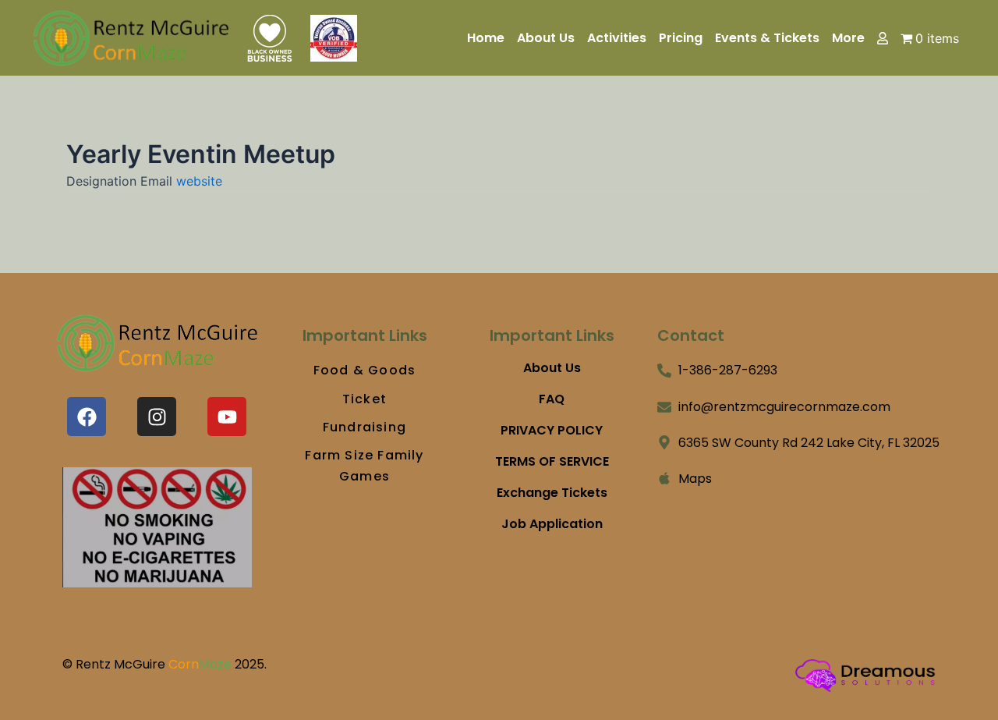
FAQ (551, 399)
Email (158, 181)
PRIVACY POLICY (552, 430)
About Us (546, 38)
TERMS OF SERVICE (552, 462)
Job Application (552, 524)
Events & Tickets (767, 38)
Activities (616, 38)
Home (485, 38)
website (199, 181)
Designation (103, 181)
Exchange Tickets (552, 493)
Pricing (680, 38)
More (848, 38)
